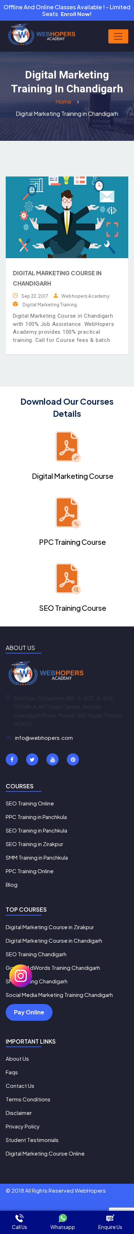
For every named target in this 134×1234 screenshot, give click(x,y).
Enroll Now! (76, 13)
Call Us (19, 1227)
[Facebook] (12, 759)
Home (64, 101)
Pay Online (29, 1012)
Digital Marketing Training (50, 304)
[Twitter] (32, 759)
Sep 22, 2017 (34, 296)
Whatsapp (62, 1227)
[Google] (52, 759)
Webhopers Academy (85, 296)
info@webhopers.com (44, 737)
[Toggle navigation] (118, 36)
